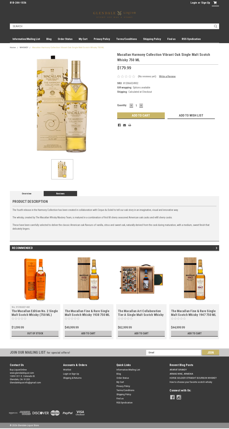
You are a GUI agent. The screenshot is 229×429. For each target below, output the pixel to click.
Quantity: (122, 105)
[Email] (124, 125)
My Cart (83, 39)
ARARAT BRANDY (178, 370)
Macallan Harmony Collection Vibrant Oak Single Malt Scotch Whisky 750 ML (68, 47)
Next (217, 248)
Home (13, 47)
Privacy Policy (102, 39)
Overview (26, 193)
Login (194, 2)
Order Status (65, 39)
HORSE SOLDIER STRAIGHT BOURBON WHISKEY (193, 378)
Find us (171, 39)
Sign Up (205, 2)
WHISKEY (24, 47)
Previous (214, 248)
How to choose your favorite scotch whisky (191, 382)
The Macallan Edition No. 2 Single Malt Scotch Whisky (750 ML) (35, 313)
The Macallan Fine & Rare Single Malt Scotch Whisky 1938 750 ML (87, 313)
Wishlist (67, 370)
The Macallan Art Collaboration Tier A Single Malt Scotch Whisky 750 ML (141, 314)
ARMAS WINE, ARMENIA (181, 374)
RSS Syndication (191, 39)
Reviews (60, 193)
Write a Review (167, 76)
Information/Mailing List (26, 39)
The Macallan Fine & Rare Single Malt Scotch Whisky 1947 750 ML (193, 313)
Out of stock (35, 333)
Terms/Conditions (126, 39)
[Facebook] (119, 125)
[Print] (129, 125)
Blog (49, 39)
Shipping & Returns (72, 378)
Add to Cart (88, 333)
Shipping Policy (152, 39)
